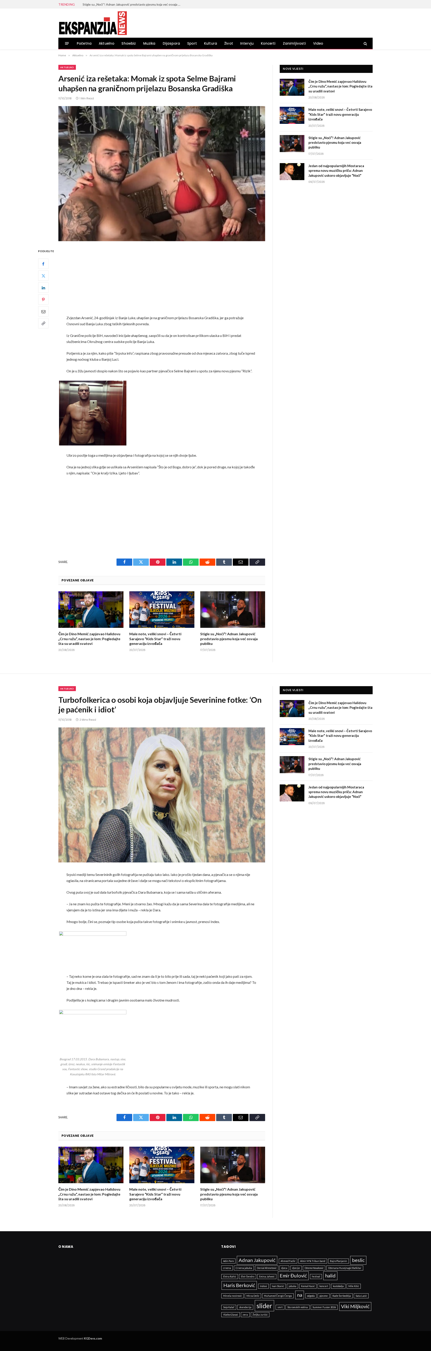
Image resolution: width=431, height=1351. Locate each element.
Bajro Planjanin (338, 1260)
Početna (84, 43)
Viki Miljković (355, 1306)
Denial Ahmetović (267, 1267)
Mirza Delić (252, 1295)
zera (245, 1314)
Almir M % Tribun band (312, 1260)
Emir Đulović (293, 1275)
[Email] (43, 311)
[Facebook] (43, 264)
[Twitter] (43, 276)
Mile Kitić (353, 1286)
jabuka (292, 1286)
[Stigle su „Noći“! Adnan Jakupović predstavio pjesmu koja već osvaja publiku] (232, 609)
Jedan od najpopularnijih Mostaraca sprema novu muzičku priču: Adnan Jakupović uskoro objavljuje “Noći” (336, 170)
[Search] (365, 43)
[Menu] (67, 43)
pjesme (323, 1295)
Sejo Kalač (228, 1307)
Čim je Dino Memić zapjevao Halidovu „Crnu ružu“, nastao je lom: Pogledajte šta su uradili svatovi (89, 639)
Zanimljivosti (294, 43)
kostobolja (338, 1286)
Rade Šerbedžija (341, 1295)
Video (318, 43)
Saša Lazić (361, 1295)
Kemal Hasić (308, 1286)
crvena (227, 1267)
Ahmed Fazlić (288, 1260)
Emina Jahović (267, 1276)
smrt (280, 1307)
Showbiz (128, 43)
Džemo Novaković (314, 1267)
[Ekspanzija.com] (92, 23)
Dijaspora (171, 43)
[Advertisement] (161, 281)
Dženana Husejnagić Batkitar (344, 1267)
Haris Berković (239, 1285)
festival (316, 1276)
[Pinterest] (43, 300)
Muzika (149, 43)
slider (264, 1306)
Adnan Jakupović (257, 1260)
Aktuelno (106, 43)
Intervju (247, 43)
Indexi (263, 1286)
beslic (358, 1260)
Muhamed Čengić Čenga (278, 1295)
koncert (323, 1286)
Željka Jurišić (260, 1314)
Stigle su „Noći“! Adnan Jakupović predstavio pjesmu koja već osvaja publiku (133, 4)
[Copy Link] (43, 323)
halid (330, 1275)
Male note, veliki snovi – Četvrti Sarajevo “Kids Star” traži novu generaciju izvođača (155, 639)
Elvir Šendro (247, 1276)
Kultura (210, 43)
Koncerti (268, 43)
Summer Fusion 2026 (324, 1307)
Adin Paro (228, 1260)
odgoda (311, 1295)
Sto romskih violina (297, 1307)
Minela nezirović (232, 1295)
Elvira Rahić (229, 1276)
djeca (284, 1267)
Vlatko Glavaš (230, 1314)
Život (228, 43)
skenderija (245, 1307)
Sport (192, 43)
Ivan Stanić (278, 1286)
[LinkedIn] (43, 288)
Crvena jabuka (244, 1267)
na (299, 1295)
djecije (296, 1267)
